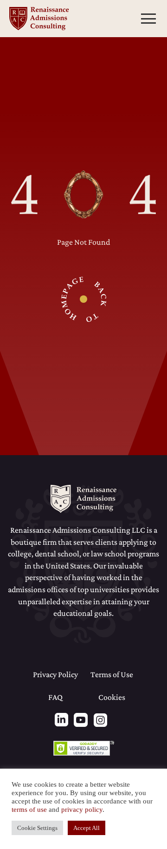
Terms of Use (111, 674)
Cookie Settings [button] (37, 827)
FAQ (55, 697)
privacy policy (82, 809)
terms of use (29, 809)
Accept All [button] (86, 827)
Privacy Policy (55, 674)
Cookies (111, 697)
